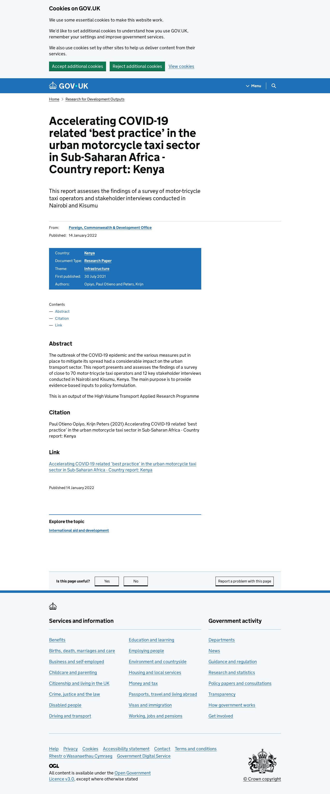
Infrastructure (96, 268)
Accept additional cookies (77, 66)
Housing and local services (155, 672)
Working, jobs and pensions (155, 716)
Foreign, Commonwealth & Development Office (110, 227)
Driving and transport (70, 716)
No (140, 581)
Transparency (222, 694)
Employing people (146, 650)
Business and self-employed (76, 661)
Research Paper (98, 260)
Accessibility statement (126, 748)
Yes (111, 581)
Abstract (62, 311)
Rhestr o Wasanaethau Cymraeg (80, 756)
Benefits (57, 640)
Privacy (70, 748)
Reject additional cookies (137, 66)
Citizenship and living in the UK (79, 683)
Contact (162, 748)
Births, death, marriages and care (82, 650)
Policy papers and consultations (240, 683)
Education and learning (151, 640)
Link (58, 325)
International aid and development (79, 530)
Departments (221, 640)
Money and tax (143, 683)
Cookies (90, 748)
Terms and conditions (196, 748)
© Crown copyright (262, 779)
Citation (62, 318)
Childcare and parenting (73, 672)
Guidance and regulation (232, 661)
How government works (231, 705)
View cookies (181, 66)
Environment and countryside (158, 661)
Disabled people (65, 705)
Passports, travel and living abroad (163, 694)
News (214, 650)
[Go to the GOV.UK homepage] (68, 85)
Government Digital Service (144, 756)
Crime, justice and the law (74, 694)
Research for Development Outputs (94, 99)
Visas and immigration (150, 705)
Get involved (220, 716)
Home (54, 99)
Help (54, 748)
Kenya (89, 253)
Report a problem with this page (244, 581)
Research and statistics (231, 672)
